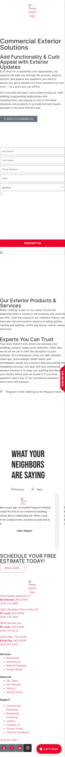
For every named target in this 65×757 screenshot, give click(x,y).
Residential (12, 658)
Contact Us (13, 724)
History (10, 688)
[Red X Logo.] (12, 748)
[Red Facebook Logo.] (4, 748)
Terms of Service (15, 236)
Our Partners (13, 684)
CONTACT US (32, 243)
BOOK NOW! (12, 568)
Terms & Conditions (18, 732)
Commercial (13, 661)
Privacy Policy (55, 232)
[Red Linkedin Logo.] (20, 748)
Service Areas (14, 692)
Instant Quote (14, 669)
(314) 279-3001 (9, 617)
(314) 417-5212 (9, 630)
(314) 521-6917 (9, 740)
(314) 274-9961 (9, 603)
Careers (11, 721)
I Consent (8, 193)
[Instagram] (28, 748)
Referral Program (16, 665)
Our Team (12, 680)
